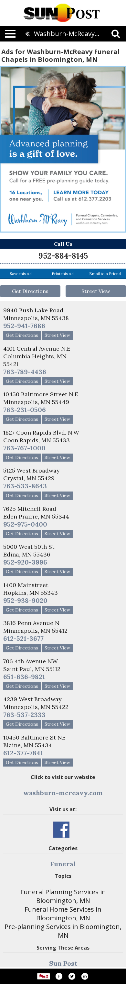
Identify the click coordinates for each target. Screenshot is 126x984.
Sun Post (63, 963)
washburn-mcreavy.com (63, 793)
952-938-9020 (25, 600)
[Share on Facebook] (59, 976)
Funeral (63, 864)
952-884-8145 (63, 256)
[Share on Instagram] (84, 976)
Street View (95, 291)
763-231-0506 (24, 410)
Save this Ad (21, 273)
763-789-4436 (24, 372)
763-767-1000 (24, 448)
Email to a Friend (105, 273)
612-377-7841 (23, 753)
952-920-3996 (25, 562)
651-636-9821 (24, 677)
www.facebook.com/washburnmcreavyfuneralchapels (61, 830)
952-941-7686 (24, 326)
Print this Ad (63, 273)
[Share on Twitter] (72, 976)
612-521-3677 (23, 638)
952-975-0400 (25, 524)
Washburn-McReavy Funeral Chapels (69, 33)
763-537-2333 (24, 715)
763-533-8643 (25, 486)
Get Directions (30, 291)
